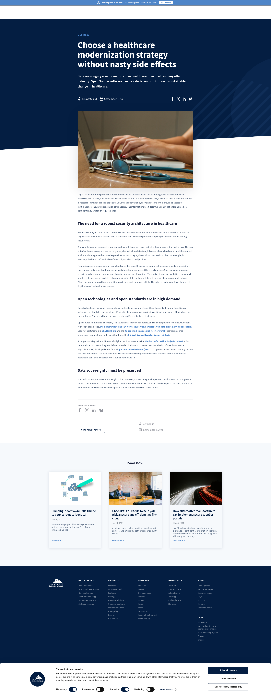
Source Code (173, 589)
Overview (112, 585)
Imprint (201, 639)
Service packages (205, 589)
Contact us (142, 611)
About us (142, 585)
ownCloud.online (86, 596)
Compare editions (116, 600)
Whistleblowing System (208, 632)
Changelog (113, 611)
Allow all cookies (228, 670)
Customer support (205, 593)
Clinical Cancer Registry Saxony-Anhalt (149, 334)
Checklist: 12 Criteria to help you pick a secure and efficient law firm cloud (135, 514)
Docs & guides (204, 585)
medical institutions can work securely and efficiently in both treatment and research (146, 326)
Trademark (202, 622)
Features (112, 593)
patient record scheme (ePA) (134, 349)
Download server (85, 585)
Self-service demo (86, 604)
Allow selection (228, 678)
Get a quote (113, 618)
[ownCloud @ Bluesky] (190, 99)
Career (141, 600)
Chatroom (172, 604)
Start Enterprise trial (87, 600)
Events (141, 589)
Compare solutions (116, 604)
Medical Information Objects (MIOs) (164, 341)
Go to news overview (91, 429)
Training (201, 604)
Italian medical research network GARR (145, 330)
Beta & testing (174, 593)
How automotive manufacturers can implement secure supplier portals (194, 514)
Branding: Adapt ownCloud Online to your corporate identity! (74, 512)
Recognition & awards (147, 615)
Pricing (111, 596)
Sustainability (144, 618)
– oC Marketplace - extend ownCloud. (129, 2)
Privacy (201, 636)
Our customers (144, 593)
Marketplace (173, 600)
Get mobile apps (85, 593)
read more (56, 540)
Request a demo (205, 607)
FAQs (200, 596)
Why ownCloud (115, 589)
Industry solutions (116, 607)
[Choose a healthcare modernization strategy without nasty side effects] (172, 99)
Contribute (172, 585)
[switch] (100, 689)
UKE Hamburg (108, 330)
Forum (171, 596)
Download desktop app (88, 589)
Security (111, 615)
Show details (166, 689)
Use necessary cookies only (228, 687)
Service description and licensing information (208, 627)
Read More (166, 2)
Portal (200, 600)
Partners (141, 596)
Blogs (140, 607)
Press (140, 604)
